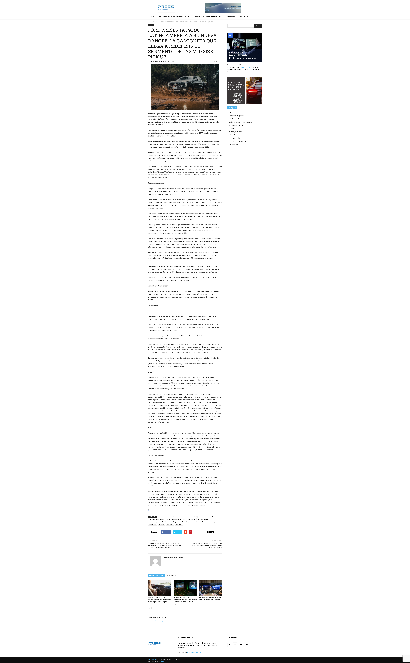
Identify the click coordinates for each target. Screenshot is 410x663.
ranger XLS (170, 524)
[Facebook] (229, 645)
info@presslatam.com (195, 652)
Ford (184, 519)
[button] (259, 16)
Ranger (214, 522)
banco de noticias (171, 516)
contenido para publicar (174, 519)
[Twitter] (247, 645)
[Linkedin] (241, 645)
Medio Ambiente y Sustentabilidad (240, 122)
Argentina (161, 516)
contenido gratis (209, 516)
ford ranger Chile (203, 519)
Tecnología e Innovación (237, 141)
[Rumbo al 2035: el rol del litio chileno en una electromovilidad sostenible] (210, 588)
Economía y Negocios (236, 116)
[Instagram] (235, 644)
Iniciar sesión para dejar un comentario (161, 621)
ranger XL (161, 524)
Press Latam (196, 522)
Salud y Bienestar (235, 135)
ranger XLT (179, 524)
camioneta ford (192, 516)
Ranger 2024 (152, 524)
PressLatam (205, 522)
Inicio (151, 16)
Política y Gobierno (235, 132)
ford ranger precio (154, 522)
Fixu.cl (162, 661)
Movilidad (151, 25)
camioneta (182, 516)
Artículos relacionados (156, 575)
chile (200, 516)
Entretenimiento (234, 119)
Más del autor (171, 575)
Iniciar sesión (243, 16)
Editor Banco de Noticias (158, 61)
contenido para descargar (156, 519)
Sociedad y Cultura (235, 138)
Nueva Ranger (186, 522)
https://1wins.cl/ (246, 67)
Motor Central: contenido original (174, 16)
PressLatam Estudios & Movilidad (207, 16)
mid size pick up (174, 522)
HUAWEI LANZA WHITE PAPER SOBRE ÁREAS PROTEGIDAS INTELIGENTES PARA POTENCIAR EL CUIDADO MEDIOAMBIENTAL (164, 545)
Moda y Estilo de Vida (236, 125)
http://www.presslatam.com (170, 561)
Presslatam (152, 659)
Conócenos (230, 16)
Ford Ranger (192, 519)
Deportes (232, 112)
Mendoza (165, 522)
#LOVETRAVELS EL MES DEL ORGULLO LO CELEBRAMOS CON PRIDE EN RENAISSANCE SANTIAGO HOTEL (206, 545)
